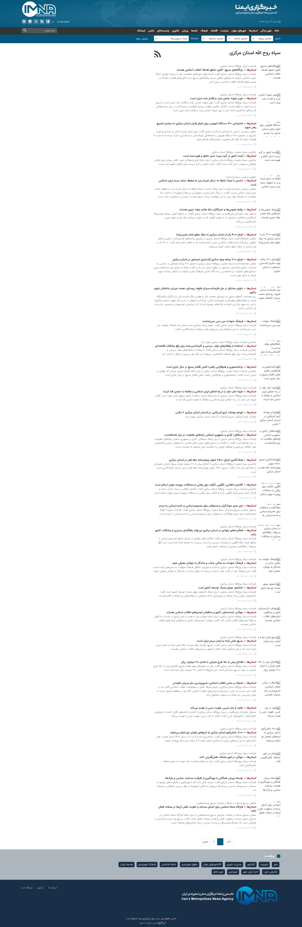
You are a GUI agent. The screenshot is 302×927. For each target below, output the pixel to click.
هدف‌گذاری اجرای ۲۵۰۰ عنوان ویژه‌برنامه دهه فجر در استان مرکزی (212, 460)
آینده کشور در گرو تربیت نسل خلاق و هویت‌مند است (219, 156)
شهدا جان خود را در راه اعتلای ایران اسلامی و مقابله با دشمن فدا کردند (209, 391)
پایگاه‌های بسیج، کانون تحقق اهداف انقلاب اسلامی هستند (216, 70)
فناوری (175, 31)
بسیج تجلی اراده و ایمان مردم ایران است (226, 641)
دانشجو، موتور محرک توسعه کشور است (227, 588)
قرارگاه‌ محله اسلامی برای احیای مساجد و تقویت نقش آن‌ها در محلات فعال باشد (207, 809)
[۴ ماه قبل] (269, 393)
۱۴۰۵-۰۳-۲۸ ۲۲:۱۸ (244, 202)
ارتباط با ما (27, 888)
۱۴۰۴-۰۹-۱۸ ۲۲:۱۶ (245, 601)
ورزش (185, 31)
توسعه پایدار (126, 865)
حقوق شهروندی (189, 865)
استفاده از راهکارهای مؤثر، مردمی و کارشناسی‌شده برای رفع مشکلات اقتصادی (205, 346)
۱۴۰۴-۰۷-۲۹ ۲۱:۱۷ (245, 828)
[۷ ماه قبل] (269, 511)
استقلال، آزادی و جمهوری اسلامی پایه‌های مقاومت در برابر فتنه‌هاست (210, 435)
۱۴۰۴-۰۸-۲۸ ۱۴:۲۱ (245, 629)
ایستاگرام (35, 21)
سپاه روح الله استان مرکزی (254, 53)
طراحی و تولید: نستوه (149, 923)
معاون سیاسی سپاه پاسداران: (240, 177)
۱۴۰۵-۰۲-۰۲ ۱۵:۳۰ (245, 405)
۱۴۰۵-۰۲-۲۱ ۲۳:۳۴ (244, 314)
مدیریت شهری (234, 865)
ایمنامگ (141, 31)
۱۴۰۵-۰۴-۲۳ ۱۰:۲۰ (245, 115)
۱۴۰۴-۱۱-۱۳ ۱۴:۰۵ (245, 477)
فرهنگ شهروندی (147, 865)
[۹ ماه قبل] (269, 614)
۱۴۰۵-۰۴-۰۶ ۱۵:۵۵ (244, 169)
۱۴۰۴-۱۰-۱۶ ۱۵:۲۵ (245, 519)
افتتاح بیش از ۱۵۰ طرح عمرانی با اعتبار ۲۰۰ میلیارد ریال (218, 662)
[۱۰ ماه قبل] (269, 808)
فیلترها (194, 38)
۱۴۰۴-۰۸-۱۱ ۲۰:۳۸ (245, 746)
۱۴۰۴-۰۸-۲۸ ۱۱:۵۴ (245, 654)
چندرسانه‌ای (163, 31)
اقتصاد (214, 31)
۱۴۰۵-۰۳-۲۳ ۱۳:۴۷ (244, 227)
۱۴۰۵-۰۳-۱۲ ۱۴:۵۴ (245, 252)
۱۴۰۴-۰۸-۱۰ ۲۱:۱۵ (245, 770)
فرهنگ (204, 31)
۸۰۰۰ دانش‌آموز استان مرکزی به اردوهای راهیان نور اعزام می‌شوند (213, 732)
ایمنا (238, 9)
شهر (275, 865)
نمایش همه (142, 39)
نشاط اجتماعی (168, 865)
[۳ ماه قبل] (269, 294)
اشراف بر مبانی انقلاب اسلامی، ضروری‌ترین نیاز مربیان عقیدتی (214, 683)
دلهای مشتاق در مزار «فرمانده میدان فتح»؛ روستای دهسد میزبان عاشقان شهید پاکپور (205, 290)
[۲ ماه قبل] (269, 182)
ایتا (24, 21)
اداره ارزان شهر (250, 872)
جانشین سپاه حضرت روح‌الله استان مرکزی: (233, 152)
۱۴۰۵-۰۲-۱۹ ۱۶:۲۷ (245, 334)
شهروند (264, 865)
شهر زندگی (266, 31)
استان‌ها (253, 31)
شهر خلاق (218, 872)
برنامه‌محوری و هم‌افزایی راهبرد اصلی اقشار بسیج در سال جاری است (211, 367)
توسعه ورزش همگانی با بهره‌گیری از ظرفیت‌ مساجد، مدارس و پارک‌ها (210, 778)
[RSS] (157, 55)
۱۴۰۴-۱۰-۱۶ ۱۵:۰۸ (245, 552)
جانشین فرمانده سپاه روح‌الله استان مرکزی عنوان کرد (228, 342)
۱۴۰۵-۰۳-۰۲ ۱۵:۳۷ (244, 280)
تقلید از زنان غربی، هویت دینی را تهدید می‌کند (223, 708)
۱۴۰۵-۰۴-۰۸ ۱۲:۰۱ (245, 144)
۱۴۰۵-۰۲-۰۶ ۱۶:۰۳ (245, 380)
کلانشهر (251, 865)
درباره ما (52, 888)
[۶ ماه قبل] (269, 437)
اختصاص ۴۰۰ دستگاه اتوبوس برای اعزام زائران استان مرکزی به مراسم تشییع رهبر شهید (206, 125)
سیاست (224, 31)
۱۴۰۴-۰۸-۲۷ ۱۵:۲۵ (244, 675)
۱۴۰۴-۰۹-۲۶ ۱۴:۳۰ (245, 576)
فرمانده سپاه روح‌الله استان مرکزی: (238, 66)
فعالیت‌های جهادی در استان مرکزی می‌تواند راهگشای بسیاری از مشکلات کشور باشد (205, 532)
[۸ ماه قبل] (269, 565)
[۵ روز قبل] (269, 71)
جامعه (194, 31)
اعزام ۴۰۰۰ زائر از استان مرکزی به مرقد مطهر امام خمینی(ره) (216, 235)
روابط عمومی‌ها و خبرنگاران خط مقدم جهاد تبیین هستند (217, 209)
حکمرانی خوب (271, 872)
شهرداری (233, 872)
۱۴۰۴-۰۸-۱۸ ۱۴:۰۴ (245, 700)
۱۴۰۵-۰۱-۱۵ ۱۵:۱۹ (245, 422)
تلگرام (30, 21)
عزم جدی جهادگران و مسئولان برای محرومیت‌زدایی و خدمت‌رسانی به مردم (207, 506)
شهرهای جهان (239, 31)
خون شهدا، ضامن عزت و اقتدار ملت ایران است (223, 98)
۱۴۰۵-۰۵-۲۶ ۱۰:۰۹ (245, 87)
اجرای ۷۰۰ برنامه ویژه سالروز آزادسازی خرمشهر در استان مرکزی (214, 259)
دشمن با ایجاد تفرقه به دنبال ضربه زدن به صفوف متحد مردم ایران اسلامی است (207, 182)
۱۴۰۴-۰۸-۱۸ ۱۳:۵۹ (244, 721)
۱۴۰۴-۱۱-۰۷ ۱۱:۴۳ (245, 498)
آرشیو (47, 21)
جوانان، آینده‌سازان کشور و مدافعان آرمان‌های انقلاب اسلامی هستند (211, 612)
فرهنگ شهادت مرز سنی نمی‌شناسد (229, 321)
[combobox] (262, 38)
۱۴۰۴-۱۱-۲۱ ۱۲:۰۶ (245, 452)
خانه (276, 31)
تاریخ (277, 38)
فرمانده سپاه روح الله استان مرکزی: (237, 753)
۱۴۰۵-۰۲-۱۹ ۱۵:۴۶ (245, 359)
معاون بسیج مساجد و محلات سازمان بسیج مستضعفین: (226, 803)
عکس (151, 31)
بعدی (205, 842)
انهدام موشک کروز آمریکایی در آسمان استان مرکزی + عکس (215, 412)
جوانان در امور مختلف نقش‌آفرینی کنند (227, 757)
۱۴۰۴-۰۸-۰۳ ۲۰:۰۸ (244, 795)
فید (41, 21)
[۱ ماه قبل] (269, 100)
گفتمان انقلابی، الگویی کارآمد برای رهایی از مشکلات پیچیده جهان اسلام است (205, 485)
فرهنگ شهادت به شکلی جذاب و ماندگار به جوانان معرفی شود (214, 563)
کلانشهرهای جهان (212, 865)
